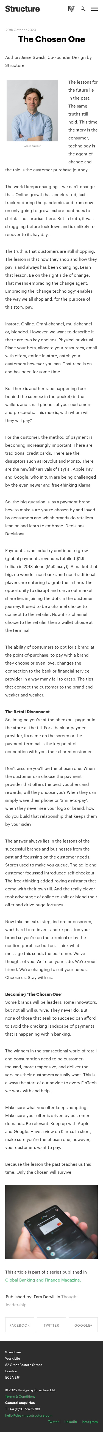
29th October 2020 (21, 29)
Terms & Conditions (20, 1395)
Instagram (90, 1421)
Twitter (53, 1421)
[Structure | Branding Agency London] (22, 8)
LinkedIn (70, 1421)
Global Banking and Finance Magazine (42, 1280)
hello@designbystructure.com (28, 1414)
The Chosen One (51, 38)
